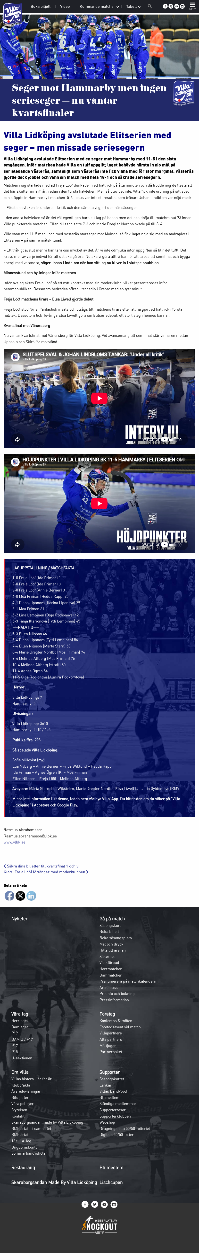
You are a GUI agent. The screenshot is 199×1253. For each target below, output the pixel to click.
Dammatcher (111, 975)
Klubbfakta (20, 1085)
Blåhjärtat (19, 1134)
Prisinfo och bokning (117, 993)
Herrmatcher (111, 968)
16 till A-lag (21, 1140)
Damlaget (19, 1026)
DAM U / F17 (22, 1039)
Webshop (107, 1122)
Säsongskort (110, 925)
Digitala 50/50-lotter (117, 1134)
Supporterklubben (115, 1116)
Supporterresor (113, 1109)
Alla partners (111, 1039)
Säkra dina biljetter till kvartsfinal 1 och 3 (42, 866)
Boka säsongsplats (116, 937)
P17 (14, 1045)
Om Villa (20, 1072)
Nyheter (19, 919)
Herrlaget (19, 1020)
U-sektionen (21, 1058)
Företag (107, 1014)
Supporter (110, 1072)
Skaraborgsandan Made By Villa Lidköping (54, 1182)
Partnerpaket (111, 1051)
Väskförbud (109, 962)
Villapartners (111, 1033)
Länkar (106, 1085)
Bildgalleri (20, 1097)
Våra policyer (22, 1103)
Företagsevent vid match (120, 1026)
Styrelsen (19, 1109)
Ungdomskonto (24, 1147)
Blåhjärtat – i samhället (31, 1128)
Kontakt (18, 1116)
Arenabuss (109, 987)
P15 (14, 1051)
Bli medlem (109, 1097)
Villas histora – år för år (31, 1078)
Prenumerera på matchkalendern (128, 981)
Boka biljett (109, 931)
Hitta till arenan (113, 950)
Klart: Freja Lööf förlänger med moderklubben (45, 872)
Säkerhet (107, 956)
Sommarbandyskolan (29, 1153)
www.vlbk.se (14, 842)
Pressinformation (114, 999)
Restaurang (23, 1167)
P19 (14, 1033)
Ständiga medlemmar (118, 1103)
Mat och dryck (112, 944)
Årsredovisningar (26, 1091)
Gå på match (112, 919)
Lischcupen (111, 1182)
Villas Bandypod (113, 1091)
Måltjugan (108, 1045)
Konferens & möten (116, 1020)
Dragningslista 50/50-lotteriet (125, 1128)
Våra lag (19, 1014)
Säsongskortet (112, 1078)
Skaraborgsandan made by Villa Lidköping (47, 1122)
